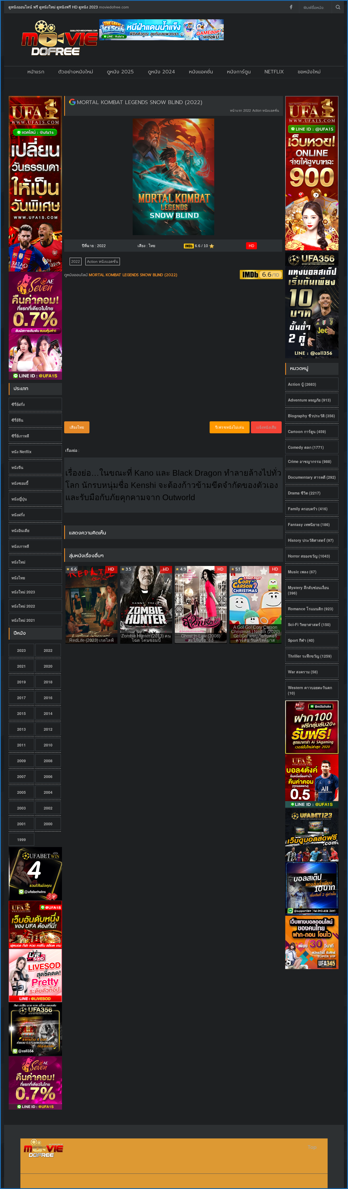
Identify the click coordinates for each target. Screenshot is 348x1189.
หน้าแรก (35, 72)
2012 (48, 729)
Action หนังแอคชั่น (265, 110)
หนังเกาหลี (20, 546)
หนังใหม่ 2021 (23, 620)
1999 (21, 839)
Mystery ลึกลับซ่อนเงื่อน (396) (308, 590)
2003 (21, 808)
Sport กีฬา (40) (301, 640)
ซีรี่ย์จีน (17, 420)
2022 (48, 650)
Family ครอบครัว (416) (308, 508)
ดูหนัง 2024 (161, 72)
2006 (48, 776)
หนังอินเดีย (20, 530)
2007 (21, 776)
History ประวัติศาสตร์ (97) (311, 540)
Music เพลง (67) (302, 571)
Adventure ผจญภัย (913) (309, 400)
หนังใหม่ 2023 (23, 591)
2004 (48, 792)
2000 (48, 823)
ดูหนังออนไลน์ (76, 275)
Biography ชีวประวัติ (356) (311, 415)
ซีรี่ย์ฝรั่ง (18, 404)
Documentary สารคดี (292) (312, 477)
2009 (21, 760)
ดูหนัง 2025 (120, 72)
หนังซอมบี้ (19, 483)
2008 (48, 760)
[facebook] (291, 7)
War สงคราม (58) (303, 671)
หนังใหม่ (18, 562)
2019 (21, 681)
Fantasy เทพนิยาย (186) (309, 524)
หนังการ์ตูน (239, 72)
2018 (48, 681)
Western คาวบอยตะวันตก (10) (310, 690)
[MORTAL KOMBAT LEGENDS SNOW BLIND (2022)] (72, 102)
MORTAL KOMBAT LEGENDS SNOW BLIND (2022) (139, 102)
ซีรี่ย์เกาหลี (20, 435)
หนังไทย (18, 577)
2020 (48, 666)
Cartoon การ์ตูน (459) (307, 431)
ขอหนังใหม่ (309, 72)
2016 (48, 697)
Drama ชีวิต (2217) (304, 493)
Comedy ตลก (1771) (306, 447)
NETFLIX (274, 72)
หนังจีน (17, 467)
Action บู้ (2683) (302, 384)
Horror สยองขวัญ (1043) (309, 556)
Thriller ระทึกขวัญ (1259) (310, 656)
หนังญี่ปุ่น (19, 499)
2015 (21, 713)
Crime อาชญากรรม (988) (309, 461)
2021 (21, 666)
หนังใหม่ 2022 (23, 606)
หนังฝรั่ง (18, 514)
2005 (21, 792)
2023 (21, 650)
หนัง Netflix (21, 451)
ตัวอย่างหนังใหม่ (75, 72)
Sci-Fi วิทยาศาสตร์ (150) (309, 624)
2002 (48, 808)
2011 (21, 745)
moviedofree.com (114, 7)
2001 (21, 823)
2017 (21, 697)
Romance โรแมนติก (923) (310, 608)
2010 (48, 745)
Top (312, 1147)
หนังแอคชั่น (201, 72)
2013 (21, 729)
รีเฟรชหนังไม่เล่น (229, 427)
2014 (48, 713)
